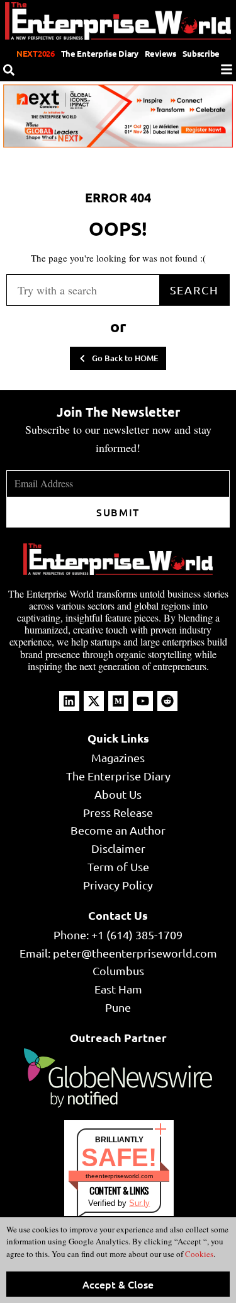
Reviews (160, 53)
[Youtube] (143, 701)
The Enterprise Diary (99, 53)
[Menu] (226, 69)
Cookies (198, 1254)
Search (194, 289)
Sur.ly (139, 1203)
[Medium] (118, 701)
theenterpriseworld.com (119, 1176)
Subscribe (201, 53)
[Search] (8, 70)
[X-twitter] (94, 701)
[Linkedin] (69, 701)
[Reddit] (167, 701)
